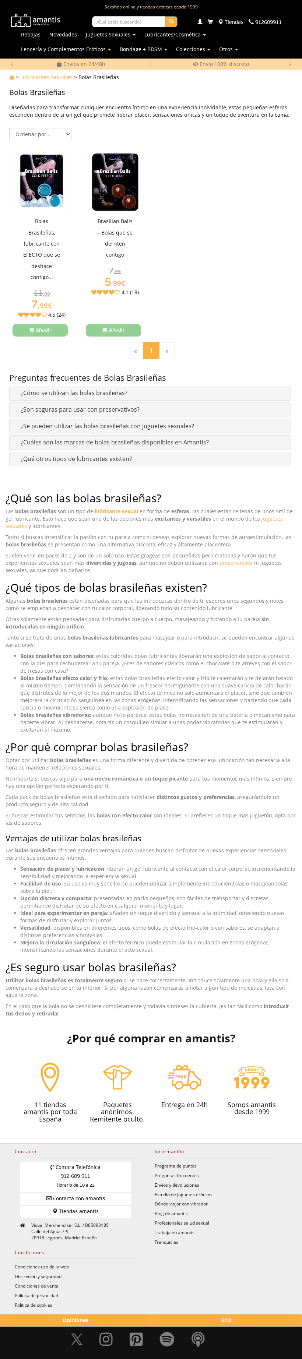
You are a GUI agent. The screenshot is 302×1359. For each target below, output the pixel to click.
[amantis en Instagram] (106, 1339)
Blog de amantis (171, 1213)
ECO (226, 1320)
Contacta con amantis (78, 1198)
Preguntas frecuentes (177, 1175)
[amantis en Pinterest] (136, 1339)
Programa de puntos (176, 1166)
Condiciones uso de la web (42, 1267)
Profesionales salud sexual (182, 1223)
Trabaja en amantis (174, 1232)
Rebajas (31, 34)
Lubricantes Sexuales (46, 77)
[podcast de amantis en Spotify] (198, 1339)
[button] (74, 393)
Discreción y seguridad (38, 1276)
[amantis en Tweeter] (77, 1339)
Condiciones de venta (37, 1286)
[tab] (150, 393)
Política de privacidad (36, 1295)
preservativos (236, 562)
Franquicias (166, 1242)
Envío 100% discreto (223, 63)
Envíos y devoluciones (177, 1185)
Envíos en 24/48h (83, 63)
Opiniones (75, 1320)
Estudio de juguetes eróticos (184, 1194)
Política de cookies (33, 1305)
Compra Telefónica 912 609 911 (77, 1176)
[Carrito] (210, 22)
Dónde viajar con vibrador (181, 1204)
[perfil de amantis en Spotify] (167, 1339)
